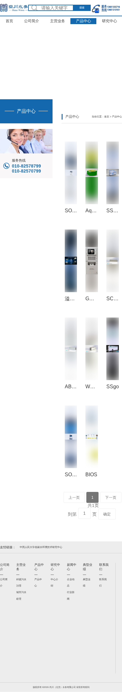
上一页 (74, 497)
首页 (9, 21)
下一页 (110, 497)
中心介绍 (54, 582)
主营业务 (57, 21)
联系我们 (103, 582)
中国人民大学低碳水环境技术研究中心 (41, 547)
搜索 (81, 7)
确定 (107, 514)
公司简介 (31, 21)
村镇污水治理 (21, 582)
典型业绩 (86, 582)
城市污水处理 (21, 595)
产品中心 (83, 21)
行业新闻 (70, 595)
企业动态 (70, 582)
